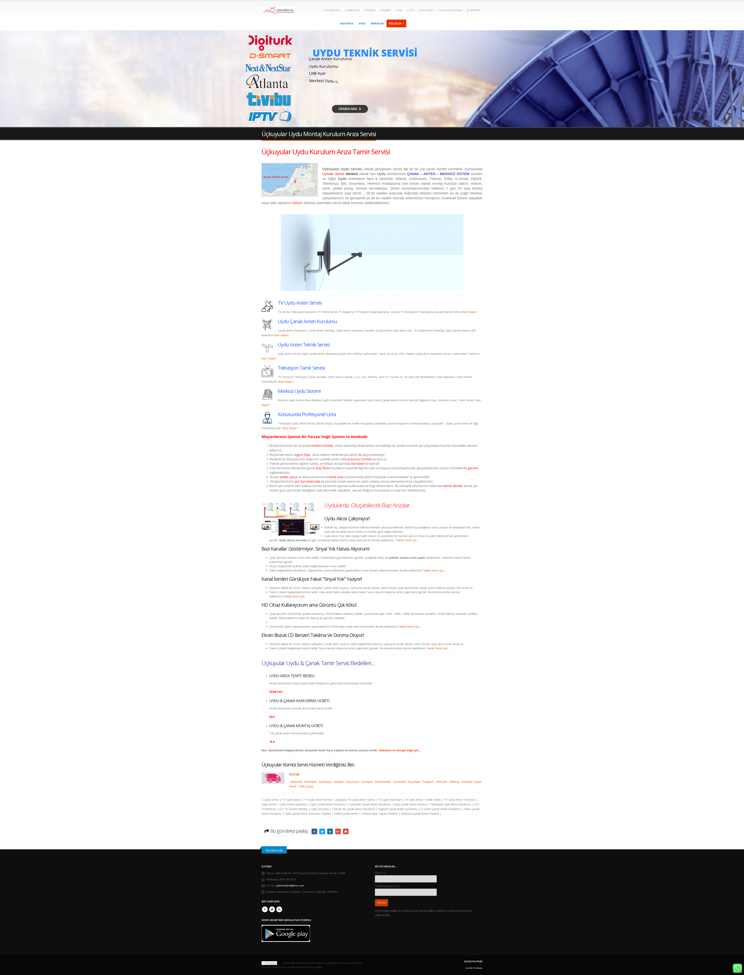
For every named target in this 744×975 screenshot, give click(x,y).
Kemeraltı (400, 781)
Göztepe (467, 781)
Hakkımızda (353, 10)
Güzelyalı (366, 781)
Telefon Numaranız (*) (387, 886)
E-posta (346, 831)
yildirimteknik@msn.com (290, 885)
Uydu (362, 23)
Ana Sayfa (346, 23)
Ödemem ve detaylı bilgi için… (400, 750)
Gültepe (339, 781)
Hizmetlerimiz (333, 10)
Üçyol (477, 781)
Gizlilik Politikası (474, 967)
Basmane (310, 781)
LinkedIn (330, 831)
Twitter (272, 909)
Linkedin (279, 909)
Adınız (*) (380, 872)
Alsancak (296, 781)
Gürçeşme (352, 781)
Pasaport (428, 781)
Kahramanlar (383, 781)
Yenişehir (441, 781)
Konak (294, 774)
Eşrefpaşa (325, 781)
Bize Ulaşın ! (469, 312)
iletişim (297, 203)
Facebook (314, 831)
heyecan (322, 831)
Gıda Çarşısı (306, 786)
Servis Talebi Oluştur (451, 10)
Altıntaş (454, 781)
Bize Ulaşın (426, 10)
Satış (400, 10)
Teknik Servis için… (407, 540)
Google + (338, 831)
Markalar (370, 10)
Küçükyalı (414, 781)
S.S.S (411, 10)
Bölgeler (386, 10)
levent (293, 786)
